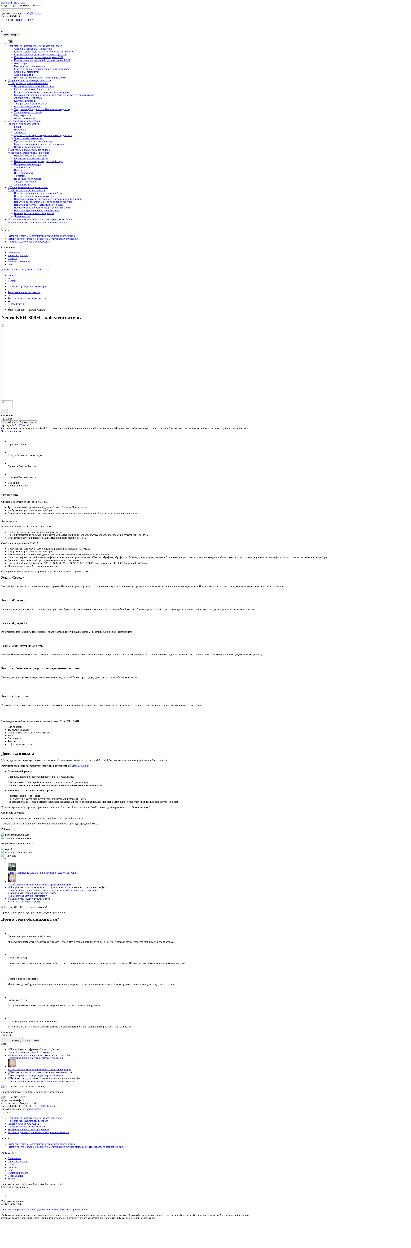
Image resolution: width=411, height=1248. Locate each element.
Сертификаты (29, 269)
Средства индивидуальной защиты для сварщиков (41, 69)
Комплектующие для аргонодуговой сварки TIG (40, 54)
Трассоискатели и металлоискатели (27, 298)
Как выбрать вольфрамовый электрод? (29, 1052)
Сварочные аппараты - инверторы (33, 48)
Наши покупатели (18, 255)
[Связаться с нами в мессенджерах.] (25, 1245)
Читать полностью (11, 431)
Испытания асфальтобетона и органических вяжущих (43, 201)
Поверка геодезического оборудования (29, 241)
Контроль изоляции (25, 100)
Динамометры (22, 216)
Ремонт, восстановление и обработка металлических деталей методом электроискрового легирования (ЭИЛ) (67, 1146)
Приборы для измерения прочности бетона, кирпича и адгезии (48, 199)
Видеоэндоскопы (23, 173)
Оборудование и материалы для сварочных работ (35, 1118)
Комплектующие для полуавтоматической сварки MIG (44, 51)
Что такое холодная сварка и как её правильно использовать (41, 1081)
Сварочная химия (23, 74)
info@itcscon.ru (34, 13)
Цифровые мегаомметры (27, 164)
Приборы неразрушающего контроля (28, 286)
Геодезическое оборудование (23, 1123)
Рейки (17, 126)
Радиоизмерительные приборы (31, 158)
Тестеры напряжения (25, 181)
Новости (12, 258)
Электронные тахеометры (28, 138)
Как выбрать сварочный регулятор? (27, 895)
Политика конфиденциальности (18, 1209)
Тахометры (20, 175)
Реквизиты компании (19, 261)
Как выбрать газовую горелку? (24, 901)
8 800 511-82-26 (46, 1106)
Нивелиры (20, 129)
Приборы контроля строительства (26, 1126)
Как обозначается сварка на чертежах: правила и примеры (39, 884)
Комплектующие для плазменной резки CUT (38, 57)
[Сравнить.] (4, 411)
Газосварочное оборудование (30, 66)
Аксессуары (20, 63)
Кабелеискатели (16, 304)
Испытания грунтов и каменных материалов (38, 204)
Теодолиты (20, 132)
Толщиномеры (22, 184)
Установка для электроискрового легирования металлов (38, 1132)
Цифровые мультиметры (27, 178)
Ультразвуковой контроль (28, 97)
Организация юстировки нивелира (33, 141)
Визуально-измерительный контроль (34, 86)
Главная (12, 275)
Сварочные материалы (26, 71)
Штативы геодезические (27, 147)
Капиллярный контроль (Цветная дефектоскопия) (41, 92)
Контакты (43, 269)
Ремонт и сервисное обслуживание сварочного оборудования (41, 235)
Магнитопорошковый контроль (31, 89)
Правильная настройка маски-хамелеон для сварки (36, 1058)
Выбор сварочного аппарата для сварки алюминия (35, 1075)
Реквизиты (14, 1167)
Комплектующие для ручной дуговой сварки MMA (42, 60)
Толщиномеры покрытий (28, 112)
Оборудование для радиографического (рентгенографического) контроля (54, 95)
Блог (10, 264)
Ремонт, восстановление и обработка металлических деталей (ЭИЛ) (45, 238)
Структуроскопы (23, 115)
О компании (14, 252)
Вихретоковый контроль (27, 106)
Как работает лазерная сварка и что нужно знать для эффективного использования (53, 890)
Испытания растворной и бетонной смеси (37, 210)
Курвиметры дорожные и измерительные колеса (40, 144)
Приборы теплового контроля (30, 155)
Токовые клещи (22, 167)
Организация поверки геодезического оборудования (43, 135)
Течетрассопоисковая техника (30, 103)
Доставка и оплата (11, 269)
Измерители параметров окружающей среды (38, 161)
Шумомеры (20, 170)
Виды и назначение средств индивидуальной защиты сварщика (43, 872)
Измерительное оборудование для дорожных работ (42, 207)
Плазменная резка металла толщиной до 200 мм (40, 77)
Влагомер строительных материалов (34, 213)
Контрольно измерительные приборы (28, 1129)
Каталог (12, 280)
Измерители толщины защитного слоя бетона (39, 193)
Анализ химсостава (24, 118)
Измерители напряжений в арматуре (34, 196)
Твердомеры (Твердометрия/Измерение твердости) (42, 109)
